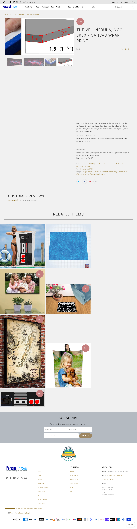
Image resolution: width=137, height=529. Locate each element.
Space (92, 174)
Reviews (39, 479)
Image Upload (41, 491)
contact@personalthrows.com (114, 475)
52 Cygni (84, 172)
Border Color (80, 92)
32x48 (92, 67)
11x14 (84, 62)
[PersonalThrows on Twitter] (4, 2)
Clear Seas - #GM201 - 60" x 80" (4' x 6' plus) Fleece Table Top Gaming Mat (68, 246)
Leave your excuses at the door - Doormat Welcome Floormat (68, 299)
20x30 (79, 67)
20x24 (121, 62)
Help (93, 7)
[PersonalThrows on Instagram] (17, 2)
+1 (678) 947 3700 (29, 2)
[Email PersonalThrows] (20, 2)
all (84, 164)
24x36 (86, 67)
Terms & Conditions (42, 487)
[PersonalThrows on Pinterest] (14, 2)
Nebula (123, 172)
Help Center (40, 483)
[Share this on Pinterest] (90, 181)
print (88, 174)
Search (39, 471)
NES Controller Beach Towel (22, 246)
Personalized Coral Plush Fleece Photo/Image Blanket (68, 365)
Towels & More (74, 7)
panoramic (83, 174)
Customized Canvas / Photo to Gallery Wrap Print (22, 291)
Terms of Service (42, 499)
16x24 (108, 62)
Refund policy (41, 503)
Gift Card (39, 495)
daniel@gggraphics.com (108, 479)
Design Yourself (42, 7)
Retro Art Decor (58, 7)
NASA (119, 172)
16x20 (102, 62)
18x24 (114, 62)
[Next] (70, 36)
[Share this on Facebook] (84, 181)
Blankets (29, 7)
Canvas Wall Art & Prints (92, 164)
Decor (85, 7)
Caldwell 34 (91, 172)
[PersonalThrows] (12, 6)
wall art (103, 174)
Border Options (81, 73)
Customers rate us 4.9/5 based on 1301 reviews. (29, 508)
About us (39, 475)
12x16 (90, 62)
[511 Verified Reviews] (68, 462)
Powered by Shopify (25, 513)
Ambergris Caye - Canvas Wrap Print (22, 351)
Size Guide (124, 49)
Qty (77, 102)
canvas (96, 172)
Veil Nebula (97, 174)
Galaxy (115, 172)
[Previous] (9, 36)
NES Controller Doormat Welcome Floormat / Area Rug (22, 398)
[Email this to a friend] (95, 181)
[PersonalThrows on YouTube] (10, 2)
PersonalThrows (14, 513)
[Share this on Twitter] (78, 181)
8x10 (79, 62)
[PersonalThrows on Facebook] (7, 2)
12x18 (96, 62)
